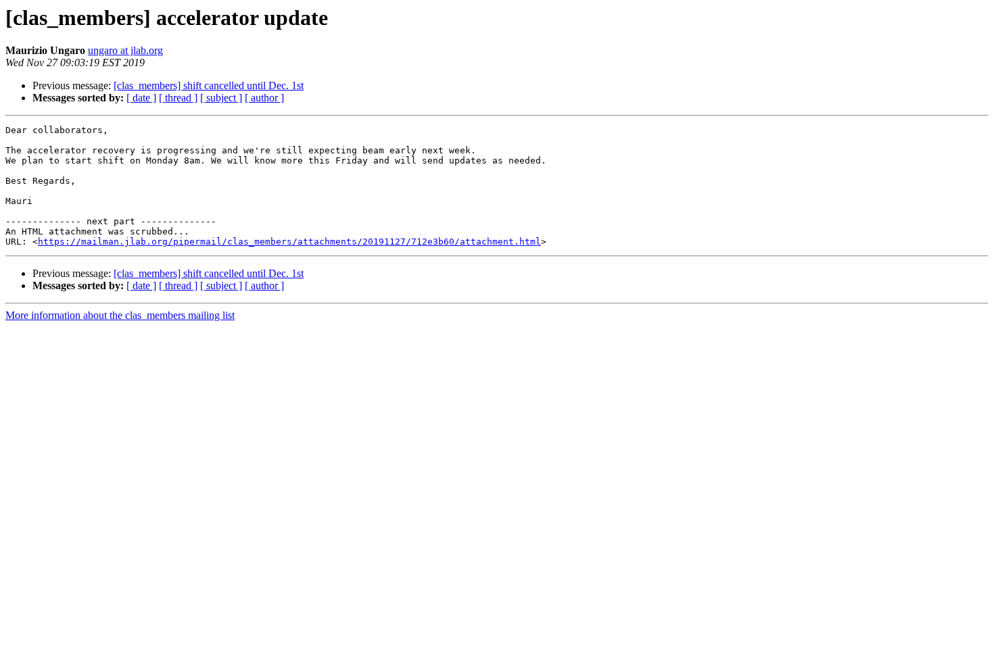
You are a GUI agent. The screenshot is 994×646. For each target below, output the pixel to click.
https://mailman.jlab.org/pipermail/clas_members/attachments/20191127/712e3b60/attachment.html (289, 242)
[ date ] (141, 97)
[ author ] (264, 97)
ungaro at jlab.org (125, 50)
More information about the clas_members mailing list (120, 315)
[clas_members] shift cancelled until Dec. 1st (209, 85)
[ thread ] (178, 97)
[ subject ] (221, 97)
